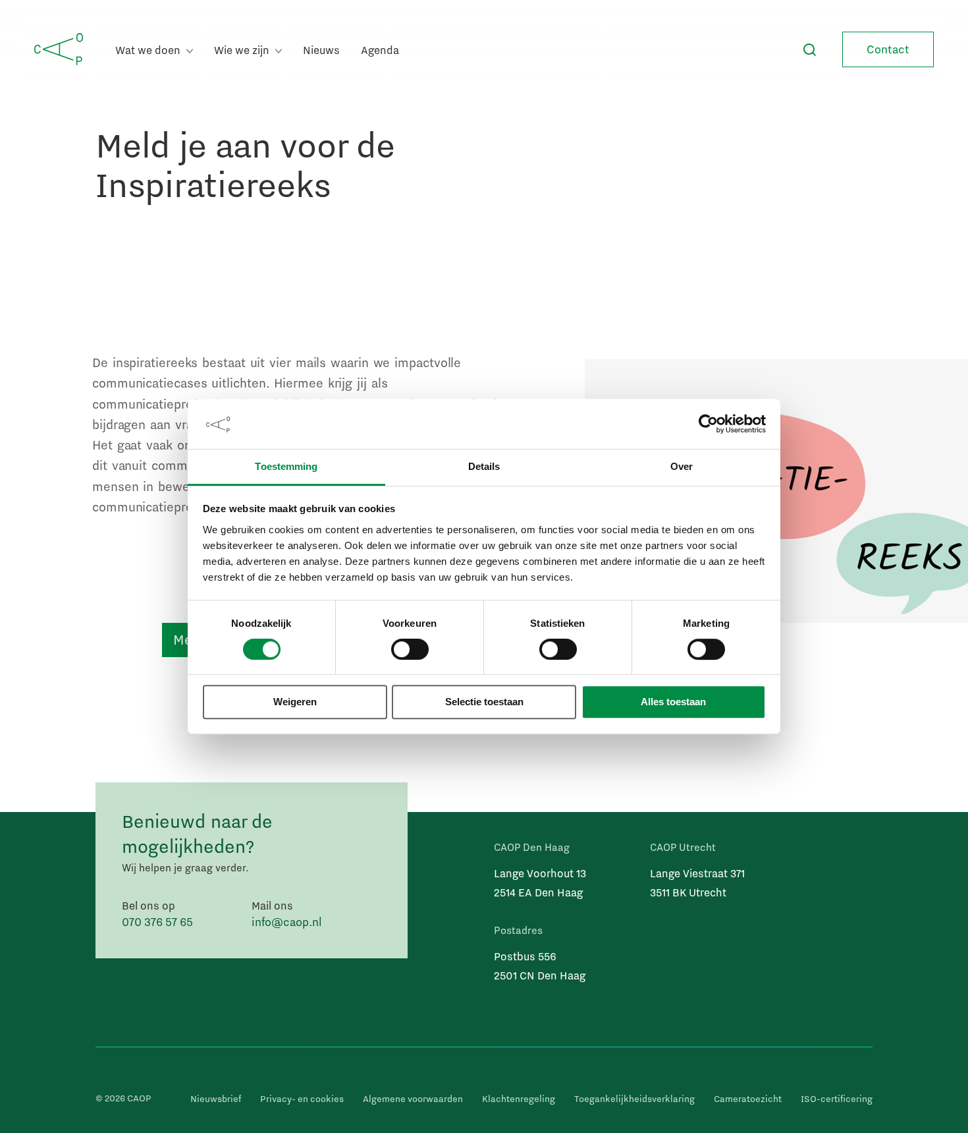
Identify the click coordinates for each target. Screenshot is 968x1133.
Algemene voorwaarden (413, 1099)
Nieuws (321, 50)
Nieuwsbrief (215, 1099)
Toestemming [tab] (286, 467)
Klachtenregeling (518, 1099)
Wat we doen (149, 50)
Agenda (380, 50)
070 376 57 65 (157, 921)
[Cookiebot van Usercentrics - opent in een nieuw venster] (708, 424)
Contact (888, 49)
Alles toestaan (673, 702)
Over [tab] (681, 467)
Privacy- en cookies (302, 1099)
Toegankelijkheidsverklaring (634, 1099)
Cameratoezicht (748, 1099)
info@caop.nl (287, 921)
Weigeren (295, 702)
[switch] (410, 649)
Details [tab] (484, 467)
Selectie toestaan (484, 702)
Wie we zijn (243, 50)
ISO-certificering (837, 1099)
